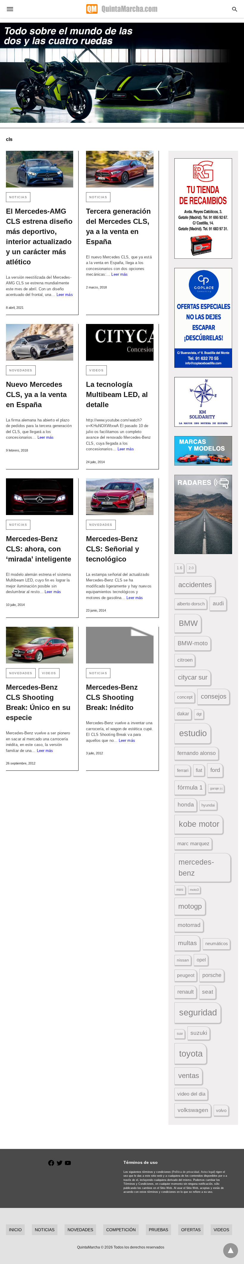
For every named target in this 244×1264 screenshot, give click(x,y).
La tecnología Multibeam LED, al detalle (117, 394)
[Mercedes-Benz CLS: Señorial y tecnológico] (119, 496)
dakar (183, 713)
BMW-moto (193, 643)
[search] (234, 9)
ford (215, 770)
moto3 (194, 889)
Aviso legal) (208, 1171)
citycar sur (192, 677)
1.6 (179, 568)
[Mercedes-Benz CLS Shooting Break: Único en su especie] (39, 645)
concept (185, 697)
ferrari (182, 770)
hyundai (208, 805)
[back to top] (230, 1250)
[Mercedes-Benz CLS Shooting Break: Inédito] (119, 645)
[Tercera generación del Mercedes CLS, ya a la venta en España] (119, 169)
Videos (96, 370)
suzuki (198, 1033)
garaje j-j (216, 788)
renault (185, 992)
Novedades (20, 370)
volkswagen (193, 1110)
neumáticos (216, 943)
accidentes (195, 585)
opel (201, 959)
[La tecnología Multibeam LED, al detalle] (119, 342)
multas (187, 942)
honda (186, 804)
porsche (211, 975)
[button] (203, 208)
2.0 (191, 568)
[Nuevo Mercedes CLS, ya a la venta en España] (39, 342)
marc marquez (193, 843)
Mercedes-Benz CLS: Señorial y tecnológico (112, 549)
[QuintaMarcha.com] (121, 9)
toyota (191, 1053)
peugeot (185, 975)
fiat (199, 770)
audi (218, 603)
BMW (188, 623)
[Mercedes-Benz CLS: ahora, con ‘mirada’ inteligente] (39, 496)
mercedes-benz (196, 867)
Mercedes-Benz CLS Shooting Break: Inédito (112, 697)
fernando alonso (196, 753)
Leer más (65, 294)
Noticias (18, 197)
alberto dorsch (191, 603)
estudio (193, 733)
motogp (190, 906)
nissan (183, 960)
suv (180, 1034)
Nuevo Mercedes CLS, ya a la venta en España (36, 394)
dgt (199, 714)
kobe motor (199, 824)
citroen (185, 660)
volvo (221, 1110)
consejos (213, 696)
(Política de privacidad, (186, 1171)
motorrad (189, 925)
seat (207, 992)
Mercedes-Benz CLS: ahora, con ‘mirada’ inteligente (38, 549)
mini (179, 890)
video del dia (191, 1094)
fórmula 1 (190, 787)
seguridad (198, 1012)
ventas (188, 1076)
